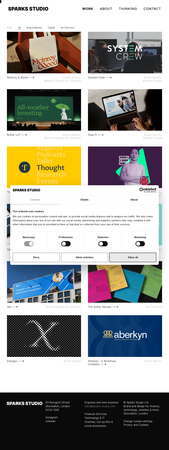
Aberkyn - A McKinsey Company (102, 363)
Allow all (133, 257)
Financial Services (95, 414)
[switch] (66, 243)
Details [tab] (85, 199)
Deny (36, 257)
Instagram (52, 417)
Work (87, 9)
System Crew (96, 77)
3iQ (9, 306)
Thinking (128, 9)
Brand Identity (34, 27)
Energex (12, 361)
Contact (152, 9)
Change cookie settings (137, 421)
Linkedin (50, 421)
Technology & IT (94, 418)
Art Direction (67, 27)
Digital (51, 27)
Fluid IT (92, 134)
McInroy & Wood (17, 77)
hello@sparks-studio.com (99, 406)
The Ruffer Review (99, 306)
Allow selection (85, 257)
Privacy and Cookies (136, 424)
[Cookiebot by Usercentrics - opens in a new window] (141, 190)
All (19, 27)
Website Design (54, 80)
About (106, 9)
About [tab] (134, 199)
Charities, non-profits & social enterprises (98, 423)
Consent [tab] (35, 199)
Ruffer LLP (13, 134)
